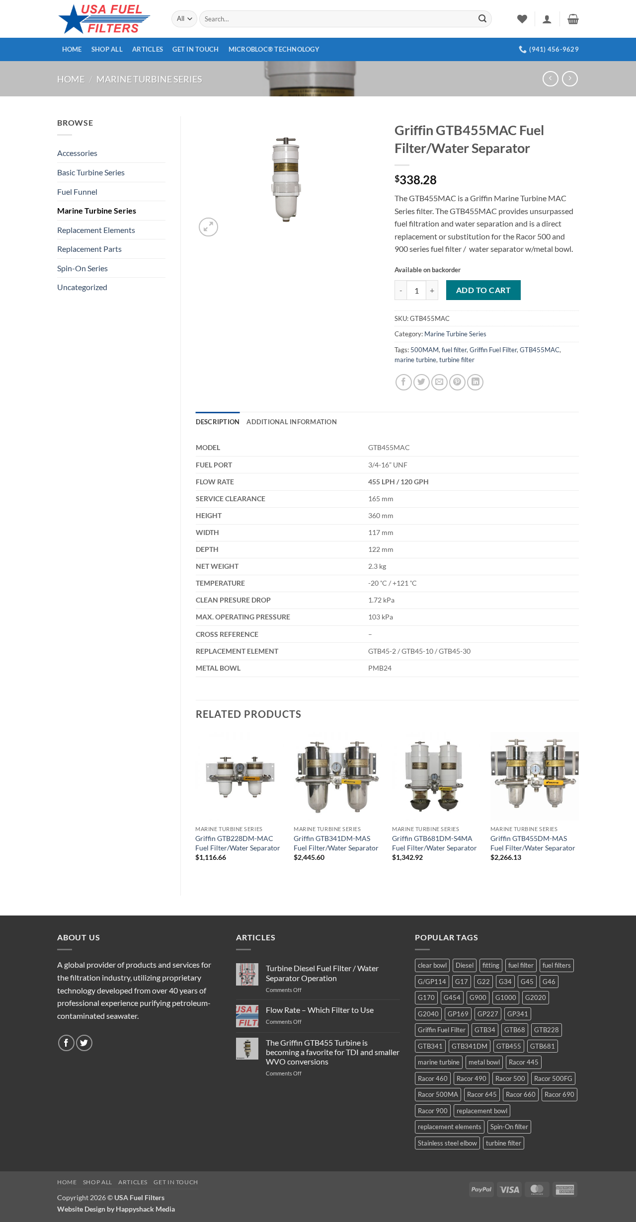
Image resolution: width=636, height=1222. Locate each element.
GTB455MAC (539, 350)
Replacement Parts (89, 248)
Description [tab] (218, 422)
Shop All (107, 49)
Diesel (465, 965)
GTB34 (485, 1030)
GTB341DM (469, 1046)
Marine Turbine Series (149, 79)
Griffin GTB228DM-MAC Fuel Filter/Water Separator (237, 843)
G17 (461, 982)
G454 (452, 997)
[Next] (578, 805)
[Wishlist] (522, 19)
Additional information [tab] (291, 422)
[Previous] (196, 805)
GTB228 (546, 1030)
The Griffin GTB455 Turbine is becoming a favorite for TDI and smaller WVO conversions (332, 1052)
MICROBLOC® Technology (274, 49)
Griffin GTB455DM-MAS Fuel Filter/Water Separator (532, 843)
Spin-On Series (82, 268)
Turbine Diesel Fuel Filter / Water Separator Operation (322, 972)
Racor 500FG (553, 1078)
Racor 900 (433, 1111)
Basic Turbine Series (91, 172)
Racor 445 (524, 1062)
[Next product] (550, 78)
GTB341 (430, 1046)
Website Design (81, 1209)
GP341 (517, 1014)
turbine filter (457, 360)
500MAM (424, 350)
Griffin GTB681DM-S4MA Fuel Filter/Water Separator (434, 843)
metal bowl (484, 1062)
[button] (547, 19)
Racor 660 (521, 1094)
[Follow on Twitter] (84, 1043)
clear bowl (432, 965)
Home (72, 49)
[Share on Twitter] (421, 382)
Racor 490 (471, 1078)
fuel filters (557, 965)
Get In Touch (195, 49)
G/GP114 (432, 982)
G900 (478, 997)
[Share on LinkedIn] (475, 382)
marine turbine (415, 360)
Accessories (77, 152)
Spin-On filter (509, 1127)
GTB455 (508, 1046)
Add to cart (483, 290)
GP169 (458, 1014)
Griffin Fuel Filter (493, 350)
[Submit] (482, 18)
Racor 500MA (438, 1094)
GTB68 (514, 1030)
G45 (527, 982)
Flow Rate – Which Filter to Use (320, 1009)
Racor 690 (559, 1094)
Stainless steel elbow (447, 1143)
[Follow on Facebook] (66, 1043)
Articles (147, 49)
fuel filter (454, 350)
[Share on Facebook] (404, 382)
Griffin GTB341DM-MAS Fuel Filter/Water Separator (336, 843)
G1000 (505, 997)
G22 (483, 982)
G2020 (535, 997)
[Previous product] (569, 78)
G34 (505, 982)
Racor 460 (433, 1078)
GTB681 (542, 1046)
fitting (490, 965)
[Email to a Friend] (439, 382)
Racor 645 (482, 1094)
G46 (549, 982)
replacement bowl (482, 1111)
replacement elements (449, 1127)
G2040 (428, 1014)
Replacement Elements (96, 229)
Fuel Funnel (77, 191)
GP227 (487, 1014)
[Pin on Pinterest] (457, 382)
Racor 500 (510, 1078)
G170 (426, 997)
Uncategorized (82, 287)
